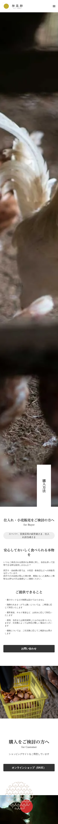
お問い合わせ (28, 648)
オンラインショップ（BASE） (29, 767)
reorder (54, 6)
